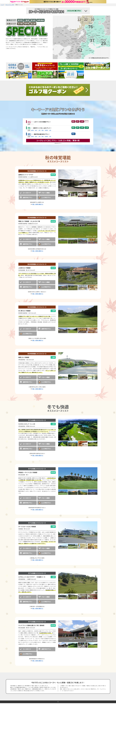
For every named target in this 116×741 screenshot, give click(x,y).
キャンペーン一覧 (10, 4)
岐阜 (36, 130)
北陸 (50, 130)
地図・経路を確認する (37, 204)
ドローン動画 (45, 193)
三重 (39, 130)
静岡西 (46, 130)
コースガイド (27, 193)
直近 (73, 121)
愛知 (43, 130)
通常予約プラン (27, 197)
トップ (2, 4)
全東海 (32, 130)
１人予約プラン (46, 197)
